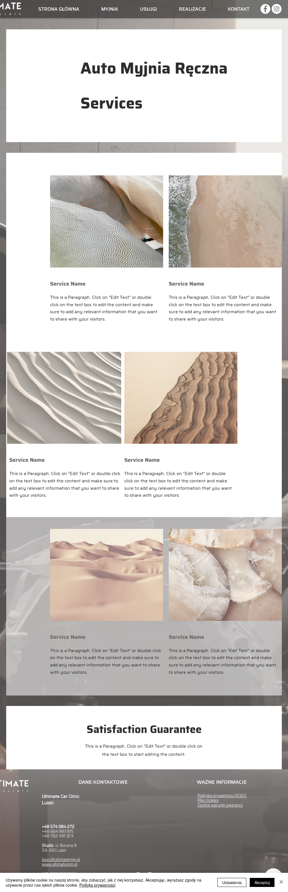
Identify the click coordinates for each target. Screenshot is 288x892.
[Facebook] (265, 9)
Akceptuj (262, 882)
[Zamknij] (281, 882)
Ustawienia (232, 882)
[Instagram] (277, 9)
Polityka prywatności (97, 885)
